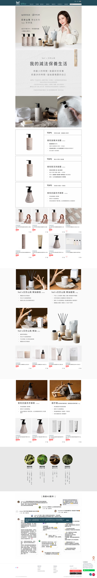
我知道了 (67, 520)
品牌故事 (39, 567)
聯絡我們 (54, 572)
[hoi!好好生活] (21, 3)
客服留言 (54, 569)
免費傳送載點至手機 (75, 570)
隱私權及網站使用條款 (35, 520)
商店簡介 (39, 569)
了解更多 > (27, 521)
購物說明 (54, 567)
